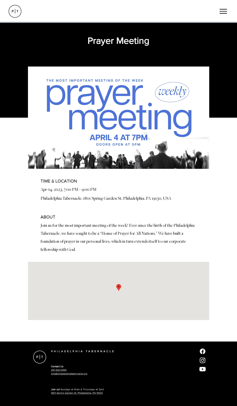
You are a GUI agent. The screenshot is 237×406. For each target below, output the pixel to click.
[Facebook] (202, 351)
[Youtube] (202, 369)
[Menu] (223, 11)
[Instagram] (202, 360)
